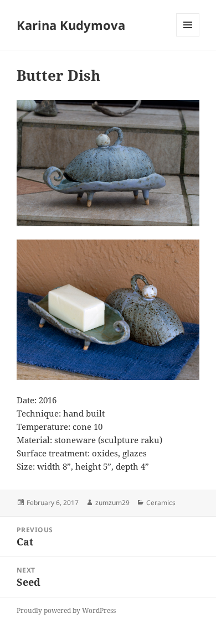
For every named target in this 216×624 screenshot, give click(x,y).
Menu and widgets (188, 36)
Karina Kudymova (71, 25)
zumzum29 (112, 502)
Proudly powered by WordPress (66, 610)
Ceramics (161, 502)
